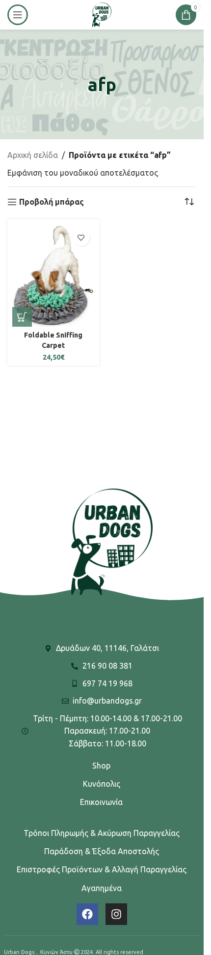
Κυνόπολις (101, 783)
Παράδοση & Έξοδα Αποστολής (101, 851)
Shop (101, 765)
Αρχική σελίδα (32, 155)
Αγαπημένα (101, 888)
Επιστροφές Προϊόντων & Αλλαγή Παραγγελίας (101, 869)
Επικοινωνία (101, 802)
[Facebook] (87, 914)
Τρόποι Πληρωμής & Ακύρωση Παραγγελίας (102, 833)
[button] (22, 317)
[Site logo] (101, 13)
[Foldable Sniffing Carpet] (53, 275)
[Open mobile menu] (17, 15)
